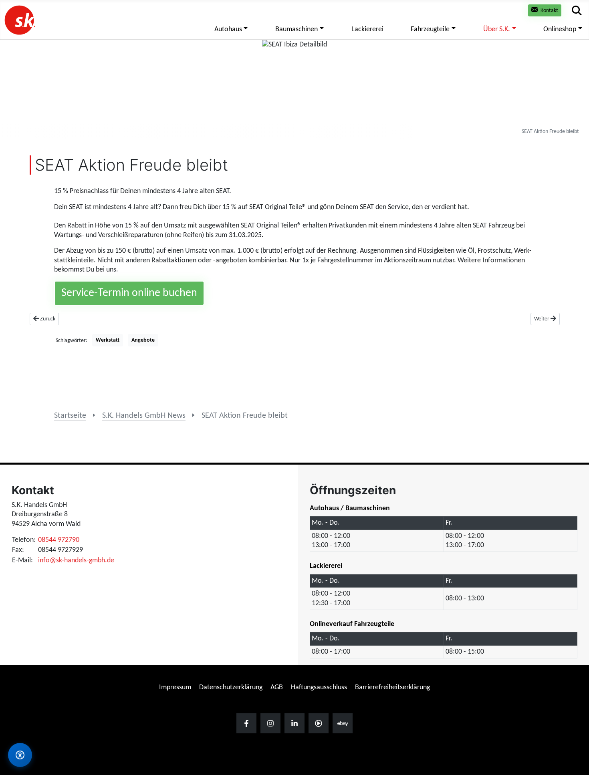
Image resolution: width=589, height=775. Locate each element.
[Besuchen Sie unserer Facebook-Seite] (246, 723)
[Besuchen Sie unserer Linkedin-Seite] (294, 723)
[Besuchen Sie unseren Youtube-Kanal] (319, 723)
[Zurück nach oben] (575, 706)
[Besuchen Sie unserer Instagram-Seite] (270, 723)
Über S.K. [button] (496, 29)
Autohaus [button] (228, 29)
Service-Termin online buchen (129, 293)
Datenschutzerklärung (230, 687)
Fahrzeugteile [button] (430, 29)
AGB (276, 687)
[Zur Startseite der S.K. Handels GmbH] (19, 20)
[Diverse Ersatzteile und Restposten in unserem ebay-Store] (343, 723)
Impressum (175, 687)
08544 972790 (58, 540)
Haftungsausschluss (319, 687)
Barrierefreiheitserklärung (392, 687)
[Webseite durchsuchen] (577, 11)
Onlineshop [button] (559, 29)
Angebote (143, 340)
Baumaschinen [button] (296, 29)
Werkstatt (107, 340)
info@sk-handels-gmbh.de (76, 560)
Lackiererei (367, 29)
